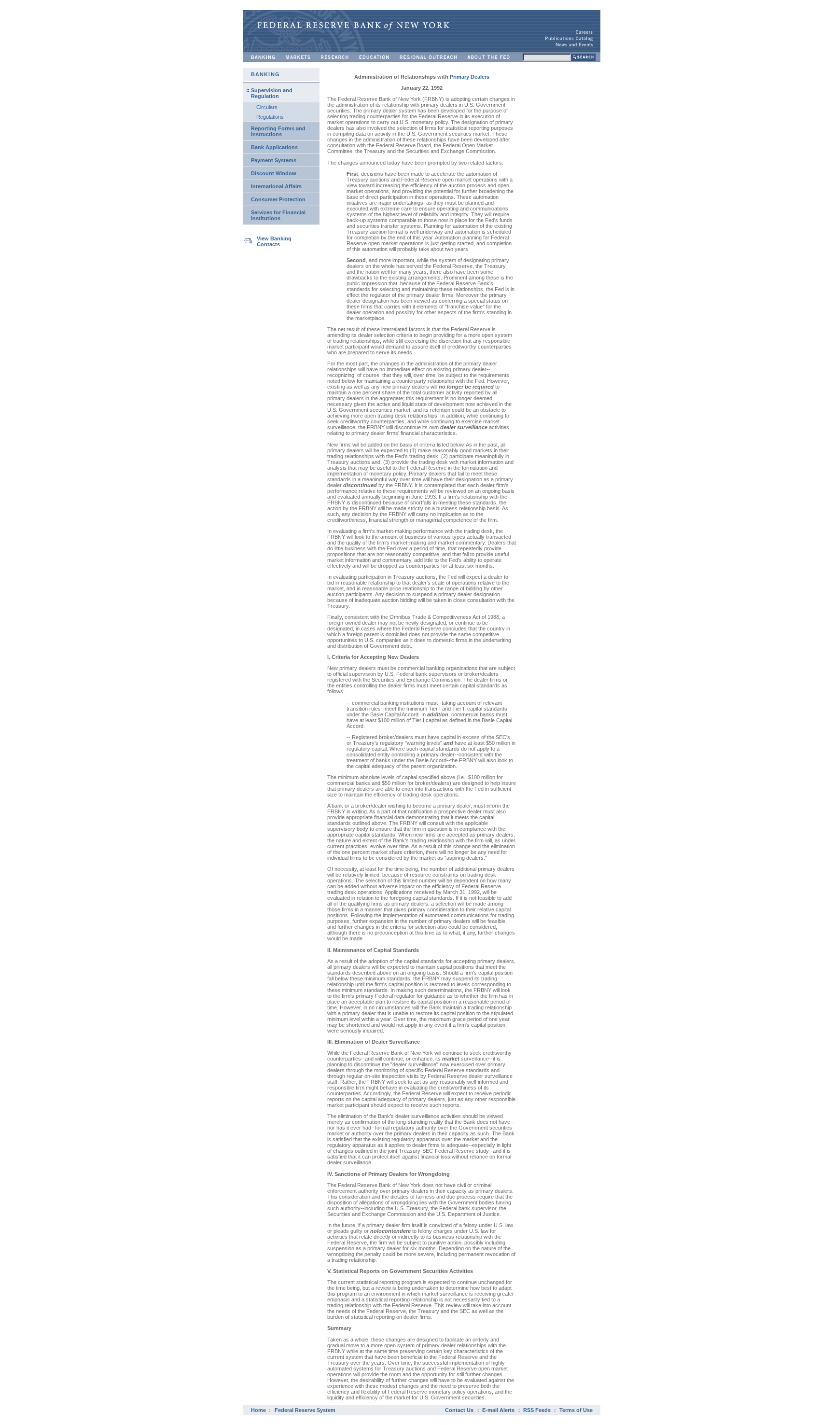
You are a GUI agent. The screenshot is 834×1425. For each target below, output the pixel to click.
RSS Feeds (537, 1410)
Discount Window (273, 173)
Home (258, 1410)
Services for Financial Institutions (278, 215)
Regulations (270, 117)
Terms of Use (576, 1410)
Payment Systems (273, 160)
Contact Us (459, 1410)
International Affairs (276, 186)
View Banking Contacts (274, 241)
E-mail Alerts (498, 1410)
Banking (265, 74)
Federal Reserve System (305, 1410)
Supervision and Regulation (271, 93)
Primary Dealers (469, 77)
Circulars (267, 107)
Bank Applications (274, 147)
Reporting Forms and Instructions (278, 131)
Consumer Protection (278, 199)
